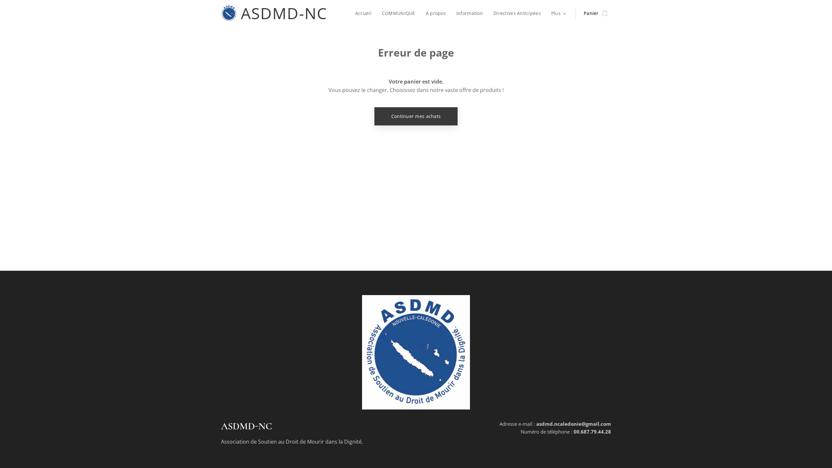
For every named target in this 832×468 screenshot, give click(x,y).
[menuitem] (365, 13)
